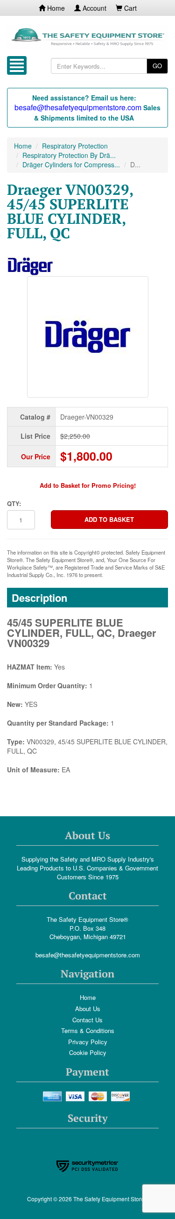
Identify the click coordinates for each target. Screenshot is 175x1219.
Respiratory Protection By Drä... (69, 155)
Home (55, 8)
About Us (87, 1008)
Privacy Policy (87, 1041)
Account (93, 8)
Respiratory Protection (75, 145)
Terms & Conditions (87, 1030)
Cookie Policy (87, 1052)
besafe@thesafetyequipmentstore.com (87, 954)
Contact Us (87, 1019)
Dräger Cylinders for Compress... (71, 164)
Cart (129, 8)
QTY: (14, 503)
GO (157, 65)
